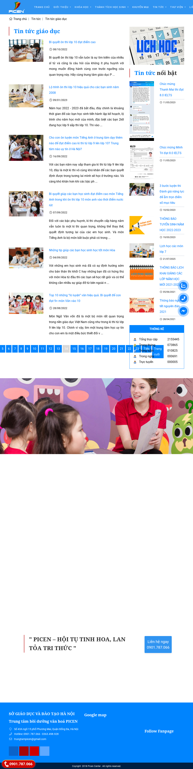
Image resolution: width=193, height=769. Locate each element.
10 (34, 349)
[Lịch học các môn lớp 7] (141, 250)
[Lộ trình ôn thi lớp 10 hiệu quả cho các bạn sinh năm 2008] (26, 95)
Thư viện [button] (177, 7)
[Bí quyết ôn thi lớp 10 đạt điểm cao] (26, 50)
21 (121, 349)
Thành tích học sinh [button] (111, 7)
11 (42, 349)
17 (90, 349)
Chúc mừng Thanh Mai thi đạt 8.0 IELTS (172, 89)
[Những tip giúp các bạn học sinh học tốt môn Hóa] (26, 257)
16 (82, 349)
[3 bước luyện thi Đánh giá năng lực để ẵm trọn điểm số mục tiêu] (141, 189)
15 (74, 349)
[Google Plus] (24, 751)
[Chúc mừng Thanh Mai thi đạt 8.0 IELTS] (141, 111)
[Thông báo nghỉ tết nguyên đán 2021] (141, 305)
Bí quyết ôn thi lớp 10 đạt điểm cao (72, 42)
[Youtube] (34, 751)
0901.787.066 (20, 764)
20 (113, 349)
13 (58, 349)
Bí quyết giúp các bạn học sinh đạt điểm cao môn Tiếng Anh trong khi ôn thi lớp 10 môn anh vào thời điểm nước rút (86, 199)
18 (98, 349)
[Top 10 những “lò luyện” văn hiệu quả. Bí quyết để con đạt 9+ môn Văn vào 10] (26, 303)
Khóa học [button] (82, 7)
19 (105, 349)
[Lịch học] (156, 47)
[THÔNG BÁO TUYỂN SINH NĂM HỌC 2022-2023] (141, 225)
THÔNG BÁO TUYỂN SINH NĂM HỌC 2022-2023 (172, 224)
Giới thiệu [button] (61, 7)
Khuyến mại (140, 7)
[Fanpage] (13, 751)
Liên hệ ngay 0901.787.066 (158, 644)
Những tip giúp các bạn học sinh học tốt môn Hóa (82, 250)
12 (50, 349)
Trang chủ (42, 7)
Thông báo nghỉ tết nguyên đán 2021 (170, 306)
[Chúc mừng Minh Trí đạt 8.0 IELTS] (141, 161)
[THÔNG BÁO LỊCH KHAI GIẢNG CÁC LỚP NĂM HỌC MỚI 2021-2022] (141, 272)
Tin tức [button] (159, 7)
